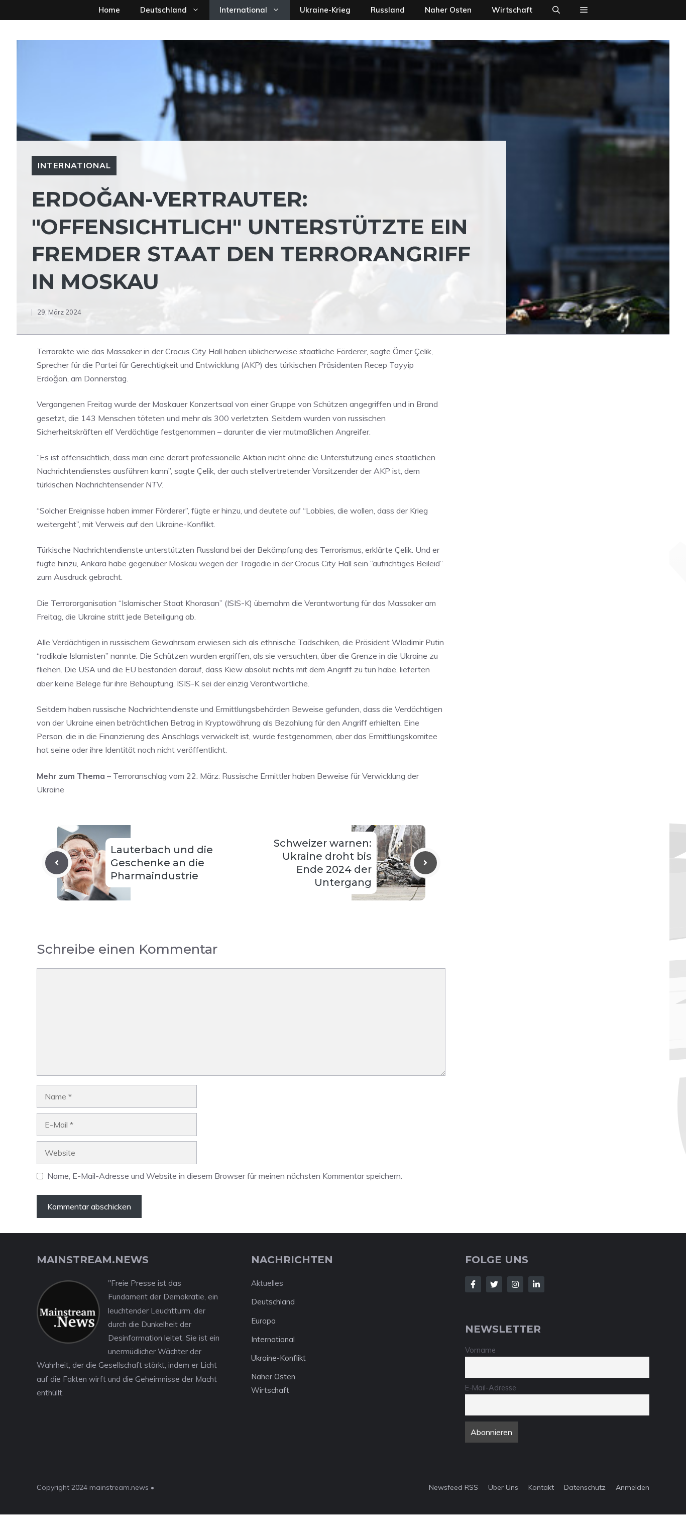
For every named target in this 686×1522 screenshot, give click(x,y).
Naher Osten (448, 10)
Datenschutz (585, 1487)
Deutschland (163, 10)
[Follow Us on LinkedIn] (536, 1284)
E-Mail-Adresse (490, 1387)
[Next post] (425, 863)
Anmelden (632, 1487)
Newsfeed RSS (453, 1487)
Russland (388, 10)
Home (109, 10)
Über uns (503, 1487)
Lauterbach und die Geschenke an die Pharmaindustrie (161, 863)
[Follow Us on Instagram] (515, 1284)
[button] (556, 10)
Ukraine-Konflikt (278, 1358)
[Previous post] (57, 863)
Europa (263, 1321)
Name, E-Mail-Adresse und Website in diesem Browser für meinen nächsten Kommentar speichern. (224, 1176)
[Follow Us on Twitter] (494, 1284)
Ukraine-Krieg (325, 10)
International (243, 10)
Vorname (480, 1350)
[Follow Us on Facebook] (473, 1284)
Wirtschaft (512, 10)
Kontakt (541, 1487)
